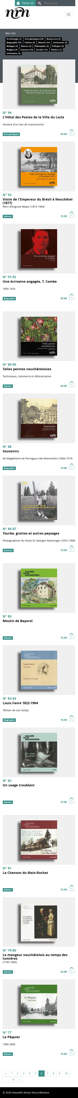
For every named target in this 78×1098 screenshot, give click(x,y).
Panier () (27, 3)
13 (13, 1079)
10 (66, 1073)
